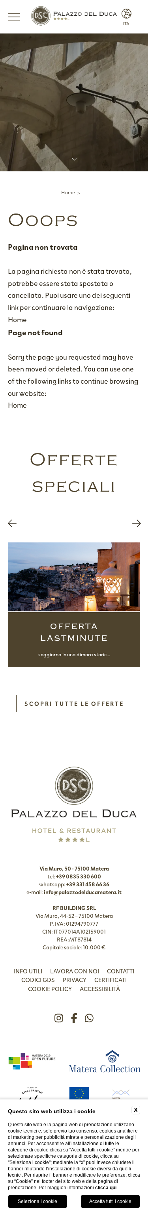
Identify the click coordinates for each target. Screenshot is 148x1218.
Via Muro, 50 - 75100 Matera (74, 868)
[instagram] (58, 1018)
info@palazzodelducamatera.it (83, 892)
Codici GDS (38, 979)
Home (68, 192)
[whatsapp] (89, 1018)
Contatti (120, 971)
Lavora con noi (74, 971)
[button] (12, 523)
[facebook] (74, 1018)
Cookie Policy (50, 988)
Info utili (28, 971)
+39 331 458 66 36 (87, 884)
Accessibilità (100, 988)
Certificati (110, 979)
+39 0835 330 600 (78, 876)
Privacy (74, 979)
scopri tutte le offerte (74, 703)
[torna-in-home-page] (74, 17)
